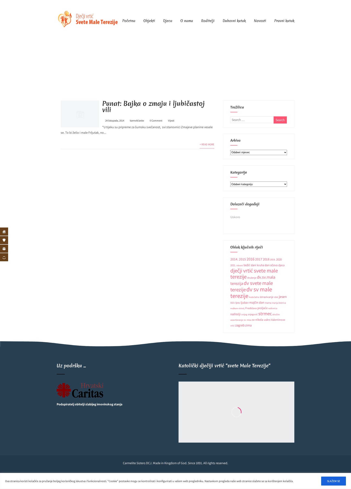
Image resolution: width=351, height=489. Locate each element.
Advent (239, 265)
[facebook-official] (281, 5)
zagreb (240, 325)
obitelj (241, 308)
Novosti (260, 20)
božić (247, 265)
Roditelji (207, 20)
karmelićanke (137, 120)
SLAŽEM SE (333, 481)
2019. (272, 259)
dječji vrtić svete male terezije (254, 273)
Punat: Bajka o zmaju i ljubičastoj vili (153, 106)
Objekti (149, 20)
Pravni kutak (284, 20)
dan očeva (271, 265)
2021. (233, 265)
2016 (251, 259)
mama (268, 302)
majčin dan (256, 302)
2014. (234, 259)
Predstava (251, 308)
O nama (186, 20)
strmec (265, 313)
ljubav (245, 302)
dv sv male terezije (251, 292)
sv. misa (247, 319)
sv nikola (257, 320)
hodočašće (254, 297)
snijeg (244, 314)
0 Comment (156, 120)
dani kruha (257, 265)
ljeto (237, 302)
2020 (279, 259)
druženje (251, 277)
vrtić (232, 325)
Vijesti (171, 120)
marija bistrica (279, 302)
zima (248, 325)
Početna (128, 20)
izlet (276, 297)
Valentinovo (278, 320)
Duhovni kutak (234, 20)
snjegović (253, 314)
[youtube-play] (289, 5)
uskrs (267, 320)
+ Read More (207, 144)
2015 (242, 259)
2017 (258, 259)
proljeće (262, 308)
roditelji (235, 314)
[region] (175, 481)
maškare (234, 308)
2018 (266, 259)
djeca (281, 265)
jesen (283, 296)
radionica (272, 308)
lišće (232, 302)
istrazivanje (266, 297)
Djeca (167, 20)
